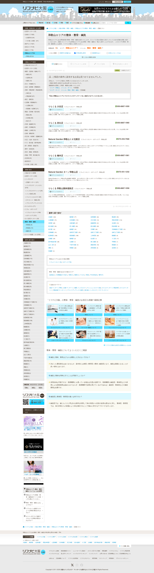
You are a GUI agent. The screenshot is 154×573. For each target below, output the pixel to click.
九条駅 (72, 242)
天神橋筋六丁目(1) (61, 275)
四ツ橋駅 (72, 226)
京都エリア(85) (29, 34)
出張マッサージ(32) (31, 68)
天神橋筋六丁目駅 (117, 229)
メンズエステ (29, 179)
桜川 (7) (28, 121)
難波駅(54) (27, 252)
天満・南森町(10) (30, 124)
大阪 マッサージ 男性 (55, 288)
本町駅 (50, 223)
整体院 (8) (29, 225)
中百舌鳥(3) (94, 275)
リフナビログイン (85, 558)
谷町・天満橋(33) (30, 127)
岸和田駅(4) (27, 373)
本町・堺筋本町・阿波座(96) (33, 90)
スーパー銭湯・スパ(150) (32, 234)
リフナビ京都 (62, 537)
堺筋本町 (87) (30, 96)
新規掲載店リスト (66, 551)
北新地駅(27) (28, 271)
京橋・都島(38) (29, 133)
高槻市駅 (93, 245)
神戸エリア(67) (29, 44)
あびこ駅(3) (27, 354)
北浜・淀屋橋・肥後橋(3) (32, 87)
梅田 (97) (29, 74)
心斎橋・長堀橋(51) (31, 102)
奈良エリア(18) (29, 47)
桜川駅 (50, 229)
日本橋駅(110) (28, 258)
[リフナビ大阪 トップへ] (38, 9)
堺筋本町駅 (115, 220)
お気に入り (96, 23)
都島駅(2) (26, 333)
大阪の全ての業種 (30, 173)
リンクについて (93, 553)
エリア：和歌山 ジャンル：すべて (61, 88)
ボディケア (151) (31, 215)
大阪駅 (50, 217)
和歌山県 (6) (30, 56)
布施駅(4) (26, 379)
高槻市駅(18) (28, 361)
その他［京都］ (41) (32, 41)
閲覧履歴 (87, 23)
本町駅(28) (27, 268)
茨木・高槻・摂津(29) (31, 152)
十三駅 (114, 238)
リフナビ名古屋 (72, 537)
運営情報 (94, 558)
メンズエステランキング (80, 553)
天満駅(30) (27, 299)
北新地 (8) (29, 77)
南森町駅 (93, 223)
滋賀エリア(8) (29, 50)
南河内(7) (28, 161)
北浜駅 (114, 223)
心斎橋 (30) (29, 105)
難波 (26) (29, 115)
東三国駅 (93, 242)
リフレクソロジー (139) (33, 212)
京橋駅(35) (27, 330)
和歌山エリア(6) (30, 53)
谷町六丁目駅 (95, 232)
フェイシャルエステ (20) (33, 197)
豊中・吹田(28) (29, 149)
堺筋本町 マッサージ (59, 290)
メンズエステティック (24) (34, 191)
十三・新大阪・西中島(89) (33, 143)
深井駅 (114, 248)
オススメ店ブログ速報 (94, 551)
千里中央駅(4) (28, 358)
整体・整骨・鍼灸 (30, 222)
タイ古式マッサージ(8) (32, 218)
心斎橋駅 (51, 220)
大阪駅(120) (27, 243)
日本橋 (55, 23)
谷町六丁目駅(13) (29, 311)
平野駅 (114, 242)
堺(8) (87, 275)
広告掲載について (61, 558)
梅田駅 (72, 217)
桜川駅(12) (27, 292)
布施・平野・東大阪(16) (32, 155)
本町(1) (71, 275)
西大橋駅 (93, 226)
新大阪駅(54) (28, 280)
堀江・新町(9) (29, 99)
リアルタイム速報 (54, 551)
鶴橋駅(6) (26, 327)
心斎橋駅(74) (28, 255)
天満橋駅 (51, 232)
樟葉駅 (114, 245)
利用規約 (111, 558)
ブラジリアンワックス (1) (34, 203)
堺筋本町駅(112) (29, 265)
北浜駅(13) (27, 277)
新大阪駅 (51, 226)
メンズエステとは (54, 553)
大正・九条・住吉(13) (31, 139)
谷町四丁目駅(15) (29, 308)
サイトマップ (103, 558)
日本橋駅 (72, 220)
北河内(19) (28, 158)
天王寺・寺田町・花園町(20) (33, 136)
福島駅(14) (27, 296)
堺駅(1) (26, 367)
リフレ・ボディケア (31, 209)
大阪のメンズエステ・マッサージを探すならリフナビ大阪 (78, 569)
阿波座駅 (114, 226)
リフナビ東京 (83, 537)
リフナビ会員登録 (73, 558)
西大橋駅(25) (28, 286)
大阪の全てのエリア (31, 65)
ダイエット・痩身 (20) (33, 200)
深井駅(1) (26, 376)
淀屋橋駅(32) (28, 249)
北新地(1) (52, 275)
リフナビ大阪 (41, 537)
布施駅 (50, 251)
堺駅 (49, 248)
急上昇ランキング (66, 553)
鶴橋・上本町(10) (30, 130)
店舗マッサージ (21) (32, 182)
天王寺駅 (93, 220)
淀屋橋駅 (93, 217)
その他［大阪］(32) (31, 164)
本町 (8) (28, 93)
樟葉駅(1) (26, 364)
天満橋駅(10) (28, 305)
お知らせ (51, 558)
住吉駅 (93, 238)
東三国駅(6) (27, 348)
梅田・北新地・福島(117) (32, 71)
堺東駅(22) (27, 370)
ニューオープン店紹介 (79, 551)
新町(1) (77, 275)
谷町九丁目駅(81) (29, 314)
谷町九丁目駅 (116, 232)
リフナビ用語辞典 (125, 551)
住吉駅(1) (26, 336)
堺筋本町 (41, 23)
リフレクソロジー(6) (55, 262)
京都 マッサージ (68, 288)
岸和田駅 (93, 248)
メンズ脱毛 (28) (31, 194)
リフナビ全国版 (29, 537)
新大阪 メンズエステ (91, 290)
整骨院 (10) (29, 228)
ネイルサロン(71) (30, 206)
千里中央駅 (73, 245)
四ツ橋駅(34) (28, 283)
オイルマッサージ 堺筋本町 (110, 288)
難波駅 (114, 217)
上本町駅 (93, 235)
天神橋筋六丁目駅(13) (30, 302)
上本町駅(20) (28, 323)
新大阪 (48, 23)
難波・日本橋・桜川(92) (32, 112)
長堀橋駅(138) (28, 320)
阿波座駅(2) (27, 289)
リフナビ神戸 (51, 537)
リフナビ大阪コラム (77, 23)
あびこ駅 (51, 245)
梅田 (67, 23)
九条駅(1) (26, 345)
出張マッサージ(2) (30, 31)
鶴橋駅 (114, 235)
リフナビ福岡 (94, 537)
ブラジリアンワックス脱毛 (75, 290)
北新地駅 (72, 223)
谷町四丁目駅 (74, 232)
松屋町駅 (51, 235)
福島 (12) (29, 81)
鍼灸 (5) (28, 231)
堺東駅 (72, 248)
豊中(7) (101, 275)
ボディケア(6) (67, 262)
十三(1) (82, 275)
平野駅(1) (26, 351)
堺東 (62, 23)
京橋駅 (50, 238)
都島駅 (72, 238)
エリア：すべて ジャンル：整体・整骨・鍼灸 (64, 90)
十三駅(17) (27, 339)
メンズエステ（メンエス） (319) (34, 186)
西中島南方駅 (52, 242)
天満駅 (93, 229)
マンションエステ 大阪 (94, 288)
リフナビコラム (113, 551)
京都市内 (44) (30, 37)
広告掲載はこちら (113, 553)
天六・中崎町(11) (30, 84)
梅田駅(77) (27, 246)
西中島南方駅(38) (29, 342)
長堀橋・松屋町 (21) (32, 108)
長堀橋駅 (72, 235)
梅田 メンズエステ (80, 288)
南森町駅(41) (28, 274)
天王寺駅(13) (28, 262)
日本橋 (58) (29, 118)
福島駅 (72, 229)
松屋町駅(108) (28, 317)
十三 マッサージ (103, 290)
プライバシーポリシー (122, 558)
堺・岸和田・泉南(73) (31, 146)
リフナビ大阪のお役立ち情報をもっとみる (118, 345)
